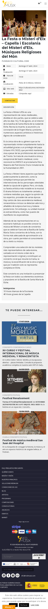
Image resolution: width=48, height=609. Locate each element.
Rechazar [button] (24, 605)
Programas (6, 499)
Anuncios (5, 510)
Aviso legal (30, 547)
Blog (4, 491)
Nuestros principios (9, 480)
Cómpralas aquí (25, 93)
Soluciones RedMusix (10, 483)
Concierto (7, 347)
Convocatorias (8, 506)
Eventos (5, 514)
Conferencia (19, 347)
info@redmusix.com (28, 576)
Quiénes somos (7, 472)
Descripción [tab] (8, 107)
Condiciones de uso (9, 487)
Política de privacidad (20, 547)
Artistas (5, 495)
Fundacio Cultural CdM (15, 61)
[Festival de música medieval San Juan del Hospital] (24, 422)
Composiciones (8, 502)
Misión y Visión (7, 476)
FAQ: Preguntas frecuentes (12, 468)
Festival (16, 395)
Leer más (35, 605)
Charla (5, 437)
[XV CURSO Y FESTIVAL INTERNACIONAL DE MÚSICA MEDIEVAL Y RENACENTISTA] (24, 333)
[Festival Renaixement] (24, 380)
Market (4, 517)
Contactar (10, 100)
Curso (28, 347)
